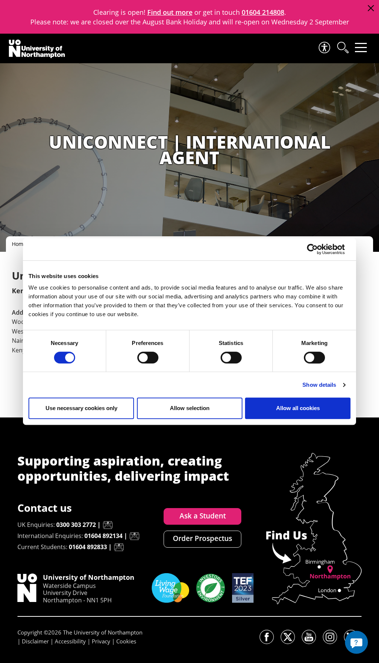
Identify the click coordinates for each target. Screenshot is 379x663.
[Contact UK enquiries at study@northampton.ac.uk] (107, 525)
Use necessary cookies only (81, 408)
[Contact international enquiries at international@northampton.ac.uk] (134, 536)
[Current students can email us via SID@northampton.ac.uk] (118, 547)
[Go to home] (37, 49)
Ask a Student (203, 516)
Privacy (101, 641)
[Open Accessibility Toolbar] (324, 47)
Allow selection (189, 408)
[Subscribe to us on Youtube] (309, 637)
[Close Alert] (370, 8)
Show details (319, 385)
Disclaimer (35, 641)
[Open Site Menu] (361, 47)
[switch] (147, 357)
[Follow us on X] (287, 637)
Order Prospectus (202, 538)
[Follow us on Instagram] (330, 637)
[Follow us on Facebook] (266, 637)
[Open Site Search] (342, 47)
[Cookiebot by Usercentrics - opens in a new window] (318, 249)
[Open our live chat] (356, 642)
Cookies (126, 641)
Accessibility (70, 641)
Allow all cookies (298, 408)
